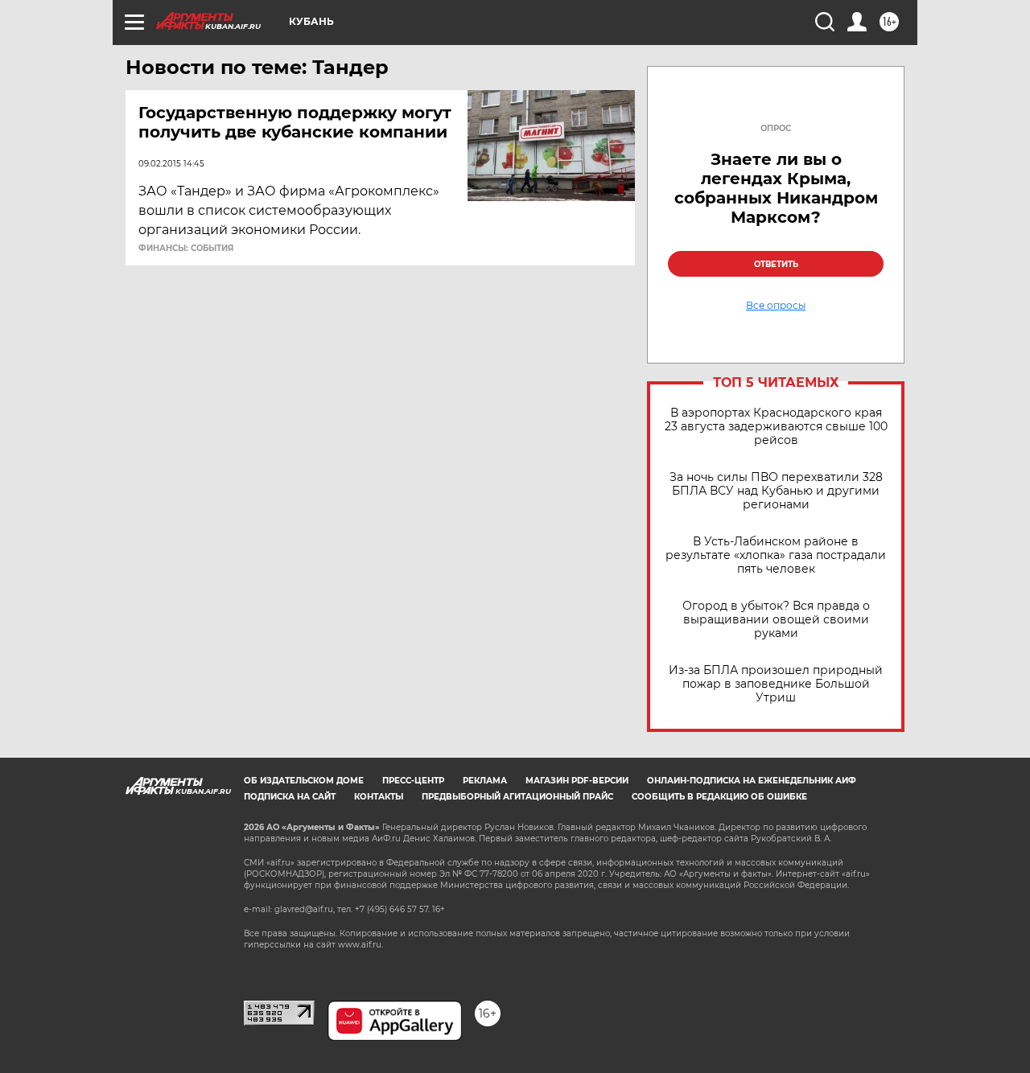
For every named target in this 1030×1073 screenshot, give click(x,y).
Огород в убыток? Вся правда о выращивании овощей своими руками (776, 619)
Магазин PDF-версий (576, 780)
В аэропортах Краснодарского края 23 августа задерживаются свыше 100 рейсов (776, 426)
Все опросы (775, 305)
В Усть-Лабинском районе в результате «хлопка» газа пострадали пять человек (775, 555)
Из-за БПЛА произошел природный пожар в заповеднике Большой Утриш (776, 684)
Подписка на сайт (290, 796)
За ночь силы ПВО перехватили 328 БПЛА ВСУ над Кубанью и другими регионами (776, 491)
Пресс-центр (413, 780)
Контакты (378, 796)
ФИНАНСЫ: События (185, 249)
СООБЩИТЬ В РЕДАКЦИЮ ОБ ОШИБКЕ (719, 796)
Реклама (485, 780)
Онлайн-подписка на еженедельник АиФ (751, 780)
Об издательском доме (304, 780)
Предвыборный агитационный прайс (517, 796)
